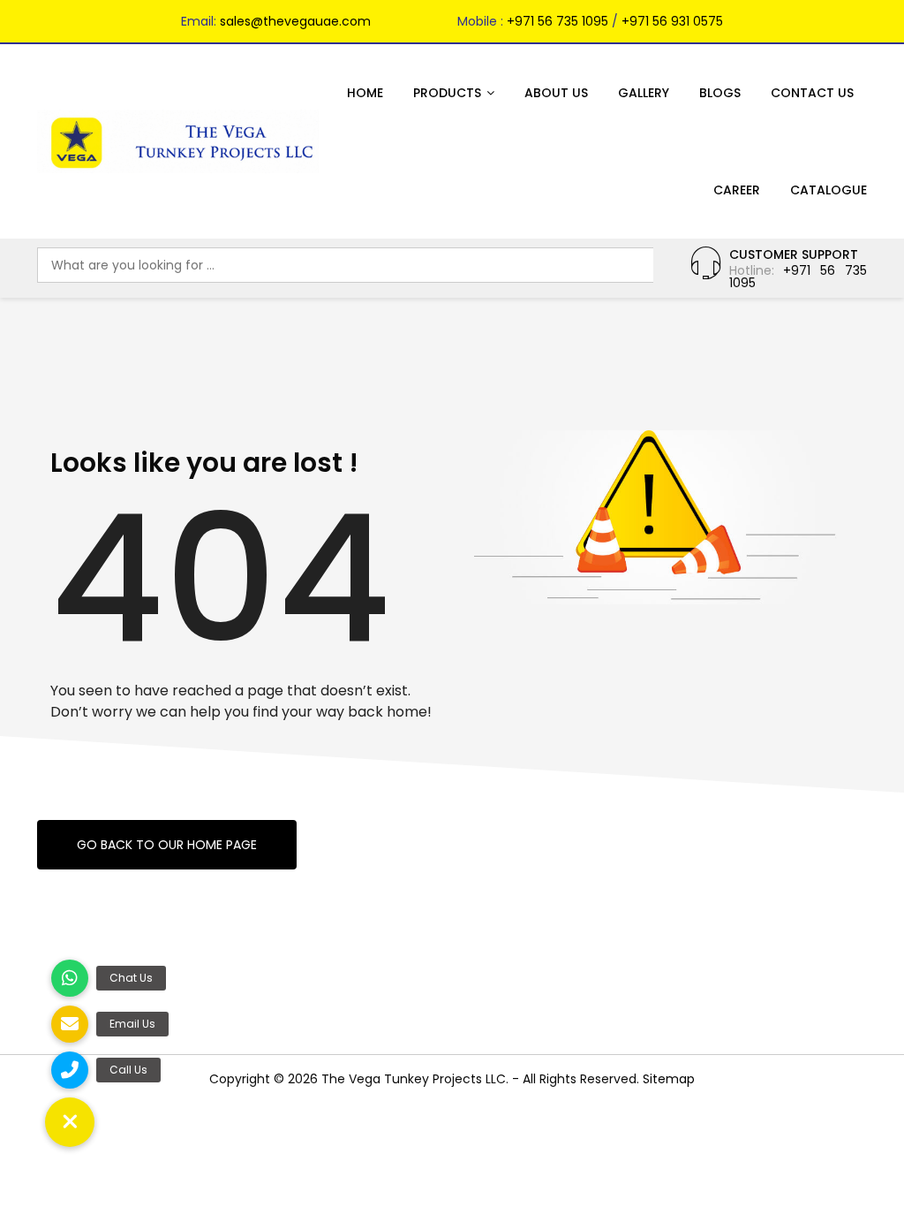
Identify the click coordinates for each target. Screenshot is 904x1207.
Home (365, 93)
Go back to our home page (167, 845)
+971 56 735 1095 (557, 21)
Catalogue (828, 190)
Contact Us (812, 93)
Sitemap (669, 1079)
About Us (556, 93)
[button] (69, 1122)
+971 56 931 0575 (672, 21)
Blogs (720, 93)
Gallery (643, 93)
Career (736, 190)
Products (447, 93)
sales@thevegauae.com (295, 21)
